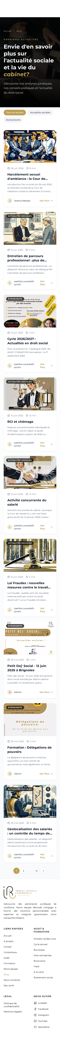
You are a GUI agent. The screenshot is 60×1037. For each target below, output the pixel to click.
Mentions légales (13, 1011)
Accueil (8, 935)
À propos (8, 941)
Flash (36, 966)
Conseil (8, 946)
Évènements (13, 119)
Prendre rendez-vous (45, 938)
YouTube (42, 1021)
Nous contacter (12, 980)
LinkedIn (42, 1003)
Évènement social (43, 977)
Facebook (43, 1009)
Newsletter (44, 1027)
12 (37, 870)
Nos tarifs (9, 985)
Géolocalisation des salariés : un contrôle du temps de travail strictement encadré (29, 833)
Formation (9, 963)
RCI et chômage (20, 422)
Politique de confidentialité (11, 1005)
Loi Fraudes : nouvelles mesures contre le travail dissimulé (27, 587)
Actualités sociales (40, 112)
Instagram (43, 1015)
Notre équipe (11, 969)
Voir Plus (44, 200)
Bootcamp (39, 961)
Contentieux (10, 952)
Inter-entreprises (43, 955)
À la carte (39, 972)
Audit (7, 957)
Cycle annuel (40, 944)
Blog (6, 974)
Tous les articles (14, 112)
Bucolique (39, 949)
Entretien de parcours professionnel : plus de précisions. (25, 260)
